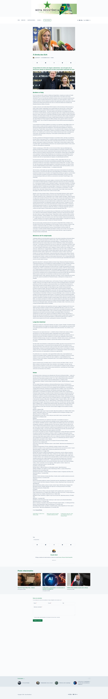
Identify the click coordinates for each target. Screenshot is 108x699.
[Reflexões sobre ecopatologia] (56, 683)
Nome (35, 603)
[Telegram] (77, 20)
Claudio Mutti (36, 539)
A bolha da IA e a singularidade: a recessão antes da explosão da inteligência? (84, 683)
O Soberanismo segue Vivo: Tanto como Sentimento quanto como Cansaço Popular (67, 514)
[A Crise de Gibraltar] (19, 683)
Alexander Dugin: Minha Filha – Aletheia (26, 587)
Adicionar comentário (38, 606)
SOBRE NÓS (23, 20)
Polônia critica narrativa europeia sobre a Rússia (77, 587)
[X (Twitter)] (79, 20)
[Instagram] (87, 20)
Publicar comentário (37, 620)
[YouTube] (81, 20)
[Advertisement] (54, 526)
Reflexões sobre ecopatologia (64, 682)
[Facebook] (86, 20)
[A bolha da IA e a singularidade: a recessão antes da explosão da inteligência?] (54, 579)
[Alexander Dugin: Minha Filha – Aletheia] (29, 579)
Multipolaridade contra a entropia (47, 682)
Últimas (52, 57)
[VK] (84, 20)
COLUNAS (39, 20)
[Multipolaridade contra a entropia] (38, 683)
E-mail (49, 603)
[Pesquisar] (89, 20)
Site (63, 603)
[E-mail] (71, 62)
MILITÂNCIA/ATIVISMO (31, 20)
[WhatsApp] (62, 62)
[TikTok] (82, 20)
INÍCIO (19, 20)
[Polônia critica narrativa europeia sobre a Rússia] (78, 579)
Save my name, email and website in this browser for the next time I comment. (47, 617)
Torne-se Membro (47, 20)
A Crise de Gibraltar (25, 682)
